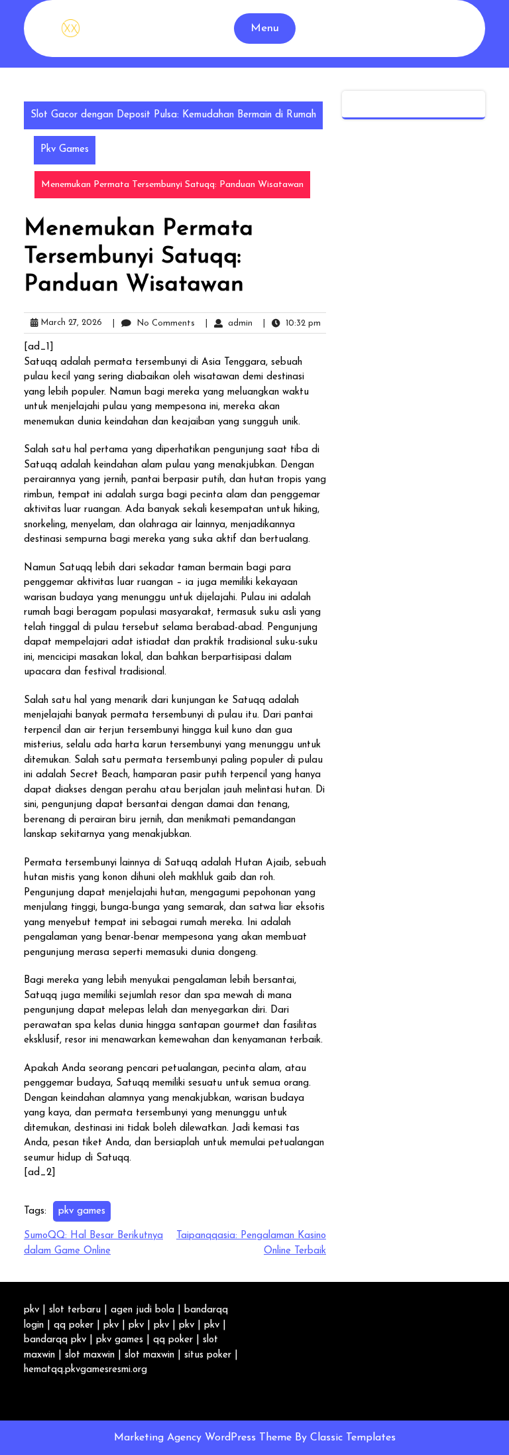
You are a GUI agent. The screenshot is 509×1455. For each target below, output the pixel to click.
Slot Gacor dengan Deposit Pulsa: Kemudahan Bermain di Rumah (173, 115)
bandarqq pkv (55, 1340)
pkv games (81, 1211)
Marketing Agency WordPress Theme (204, 1437)
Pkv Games (64, 150)
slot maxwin (90, 1355)
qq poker (73, 1325)
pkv (31, 1310)
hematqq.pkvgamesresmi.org (85, 1370)
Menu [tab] (265, 28)
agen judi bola (142, 1310)
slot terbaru (75, 1310)
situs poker (207, 1355)
